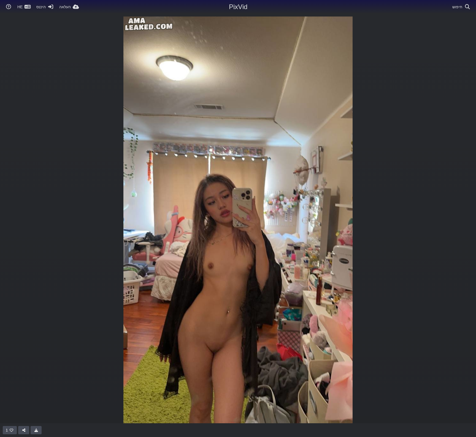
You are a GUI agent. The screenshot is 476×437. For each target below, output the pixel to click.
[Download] (36, 430)
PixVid (238, 6)
